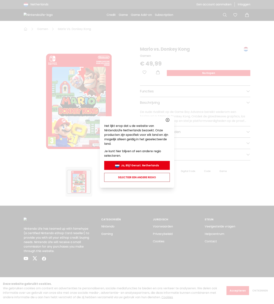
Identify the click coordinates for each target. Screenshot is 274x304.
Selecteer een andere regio (137, 177)
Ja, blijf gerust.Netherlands (140, 165)
